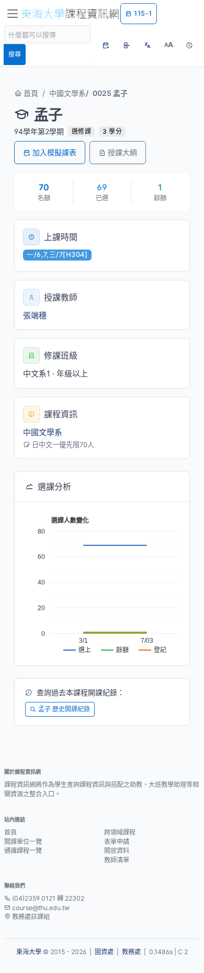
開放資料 (116, 851)
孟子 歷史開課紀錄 (64, 709)
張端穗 (35, 315)
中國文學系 (67, 93)
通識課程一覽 (23, 851)
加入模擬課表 (54, 152)
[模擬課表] (105, 45)
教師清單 (116, 860)
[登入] (126, 45)
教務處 (131, 952)
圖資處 (104, 952)
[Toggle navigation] (12, 13)
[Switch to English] (147, 45)
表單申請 (116, 842)
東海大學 (28, 952)
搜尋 (14, 54)
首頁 (29, 93)
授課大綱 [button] (122, 152)
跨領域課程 (119, 832)
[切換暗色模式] (189, 45)
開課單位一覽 (23, 842)
